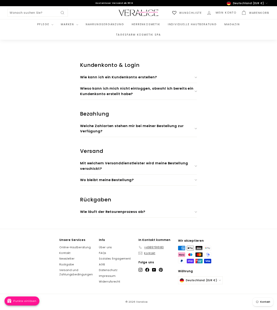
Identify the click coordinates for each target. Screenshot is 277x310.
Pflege (44, 24)
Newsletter (67, 258)
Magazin (232, 24)
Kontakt (64, 253)
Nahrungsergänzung (105, 24)
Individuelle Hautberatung (192, 24)
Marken (68, 24)
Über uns (105, 247)
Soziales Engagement (115, 258)
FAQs (102, 253)
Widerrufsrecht (109, 281)
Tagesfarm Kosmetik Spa (138, 35)
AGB (102, 264)
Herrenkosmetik (146, 24)
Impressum (107, 276)
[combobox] (38, 13)
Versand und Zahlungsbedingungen (76, 272)
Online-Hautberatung (75, 247)
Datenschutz (108, 270)
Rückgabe (66, 264)
